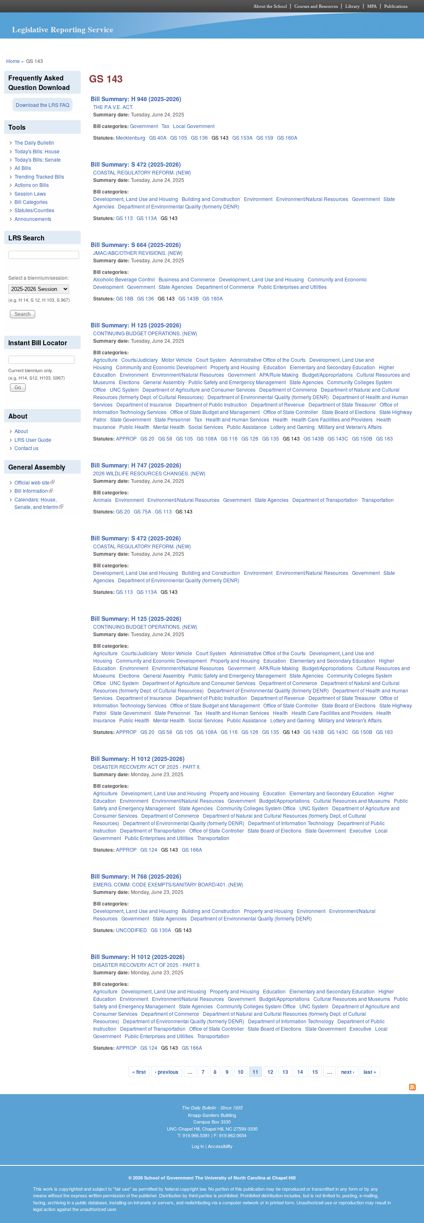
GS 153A (242, 137)
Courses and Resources (316, 6)
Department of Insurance (144, 404)
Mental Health (169, 426)
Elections (129, 381)
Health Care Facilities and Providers (332, 419)
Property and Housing (235, 367)
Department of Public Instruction (211, 404)
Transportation (377, 499)
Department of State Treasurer (342, 404)
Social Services (205, 426)
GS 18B (124, 298)
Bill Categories (31, 201)
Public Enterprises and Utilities (292, 286)
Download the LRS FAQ (42, 104)
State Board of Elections (349, 411)
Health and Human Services (237, 419)
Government (144, 125)
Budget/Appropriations (327, 374)
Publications (395, 6)
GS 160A (287, 137)
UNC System (124, 389)
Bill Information (33, 490)
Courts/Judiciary (139, 359)
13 (285, 1071)
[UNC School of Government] (102, 6)
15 (315, 1071)
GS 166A (192, 849)
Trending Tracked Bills (39, 176)
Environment (258, 198)
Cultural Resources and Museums (351, 800)
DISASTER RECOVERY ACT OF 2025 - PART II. (146, 766)
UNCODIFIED (131, 929)
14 (300, 1071)
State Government (130, 419)
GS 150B (362, 438)
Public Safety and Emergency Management (237, 381)
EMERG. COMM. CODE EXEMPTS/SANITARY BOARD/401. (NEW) (168, 884)
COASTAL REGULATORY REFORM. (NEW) (142, 172)
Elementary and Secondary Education (332, 367)
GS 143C (338, 438)
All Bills (22, 167)
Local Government (193, 125)
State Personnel (172, 419)
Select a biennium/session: (38, 277)
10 (240, 1071)
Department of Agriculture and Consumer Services (198, 389)
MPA (372, 6)
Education (274, 367)
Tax (165, 125)
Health (280, 419)
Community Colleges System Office (256, 807)
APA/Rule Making (279, 374)
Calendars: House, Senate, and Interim (38, 503)
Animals (102, 499)
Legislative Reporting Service (62, 29)
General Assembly (164, 381)
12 (270, 1071)
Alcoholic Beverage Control (124, 279)
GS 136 (199, 137)
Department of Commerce (225, 286)
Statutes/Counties (34, 209)
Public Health (134, 426)
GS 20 (147, 438)
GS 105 (178, 137)
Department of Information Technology (291, 822)
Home (13, 60)
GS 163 (384, 438)
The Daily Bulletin (34, 142)
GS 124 (148, 849)
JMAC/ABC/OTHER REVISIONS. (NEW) (138, 252)
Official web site (34, 482)
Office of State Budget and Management (215, 411)
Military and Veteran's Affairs (350, 426)
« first (139, 1071)
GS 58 (165, 438)
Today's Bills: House (37, 151)
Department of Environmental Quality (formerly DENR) (178, 206)
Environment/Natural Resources (312, 198)
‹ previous (166, 1071)
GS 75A (142, 511)
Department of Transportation (325, 499)
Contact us (26, 447)
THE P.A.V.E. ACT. (113, 106)
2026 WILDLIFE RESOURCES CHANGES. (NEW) (149, 473)
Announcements (32, 218)
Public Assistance (247, 426)
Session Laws (30, 193)
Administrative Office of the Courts (268, 359)
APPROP (126, 438)
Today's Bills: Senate (37, 159)
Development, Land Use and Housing (135, 198)
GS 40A (157, 137)
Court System (211, 359)
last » (370, 1071)
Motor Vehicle (176, 359)
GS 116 (229, 438)
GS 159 (264, 137)
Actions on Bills (31, 184)
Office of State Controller (290, 411)
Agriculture (105, 359)
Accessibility (220, 1146)
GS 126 (249, 438)
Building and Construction (211, 198)
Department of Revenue (278, 404)
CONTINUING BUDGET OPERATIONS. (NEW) (145, 333)
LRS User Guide (32, 439)
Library (352, 6)
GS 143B (188, 298)
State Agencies (176, 286)
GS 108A (207, 438)
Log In (198, 1146)
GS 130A (161, 929)
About (21, 430)
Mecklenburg (130, 137)
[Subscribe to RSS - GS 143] (254, 1088)
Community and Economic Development (161, 367)
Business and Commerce (187, 279)
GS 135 (270, 438)
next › (347, 1071)
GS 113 (124, 217)
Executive (360, 830)
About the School (270, 6)
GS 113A (147, 217)
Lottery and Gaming (292, 426)
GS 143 (220, 137)
